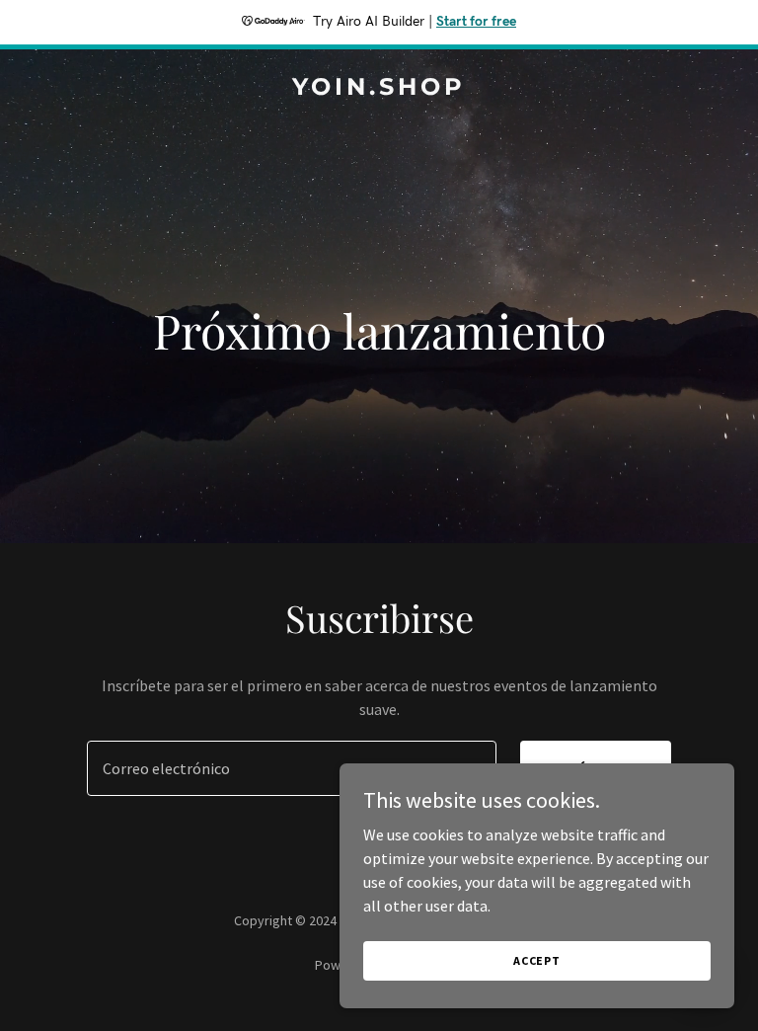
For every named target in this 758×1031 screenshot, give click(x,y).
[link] (379, 89)
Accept (537, 960)
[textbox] (291, 768)
